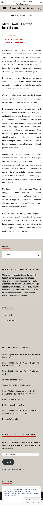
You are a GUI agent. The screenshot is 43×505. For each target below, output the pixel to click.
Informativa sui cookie (10, 495)
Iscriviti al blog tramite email (19, 435)
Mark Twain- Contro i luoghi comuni (17, 25)
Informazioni (10, 320)
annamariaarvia (15, 39)
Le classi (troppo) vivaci (12, 379)
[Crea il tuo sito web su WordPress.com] (21, 2)
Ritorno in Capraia (10, 419)
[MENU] (4, 8)
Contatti (8, 315)
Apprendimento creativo (12, 399)
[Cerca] (37, 8)
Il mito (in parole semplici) (13, 405)
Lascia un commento (14, 42)
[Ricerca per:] (21, 254)
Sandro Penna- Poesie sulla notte (16, 385)
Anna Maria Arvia (21, 8)
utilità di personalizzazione (17, 295)
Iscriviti (8, 462)
